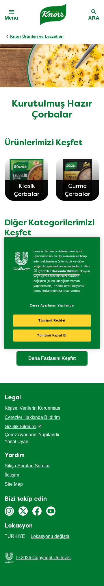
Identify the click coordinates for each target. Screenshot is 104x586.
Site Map (14, 484)
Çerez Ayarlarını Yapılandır (52, 305)
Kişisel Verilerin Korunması (32, 408)
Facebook (37, 511)
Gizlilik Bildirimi (20, 426)
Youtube (50, 511)
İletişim (12, 474)
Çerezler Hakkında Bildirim (32, 417)
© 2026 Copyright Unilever (43, 557)
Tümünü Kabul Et (52, 335)
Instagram (9, 511)
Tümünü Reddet (51, 320)
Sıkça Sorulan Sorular (27, 465)
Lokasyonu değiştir (50, 536)
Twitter (23, 511)
